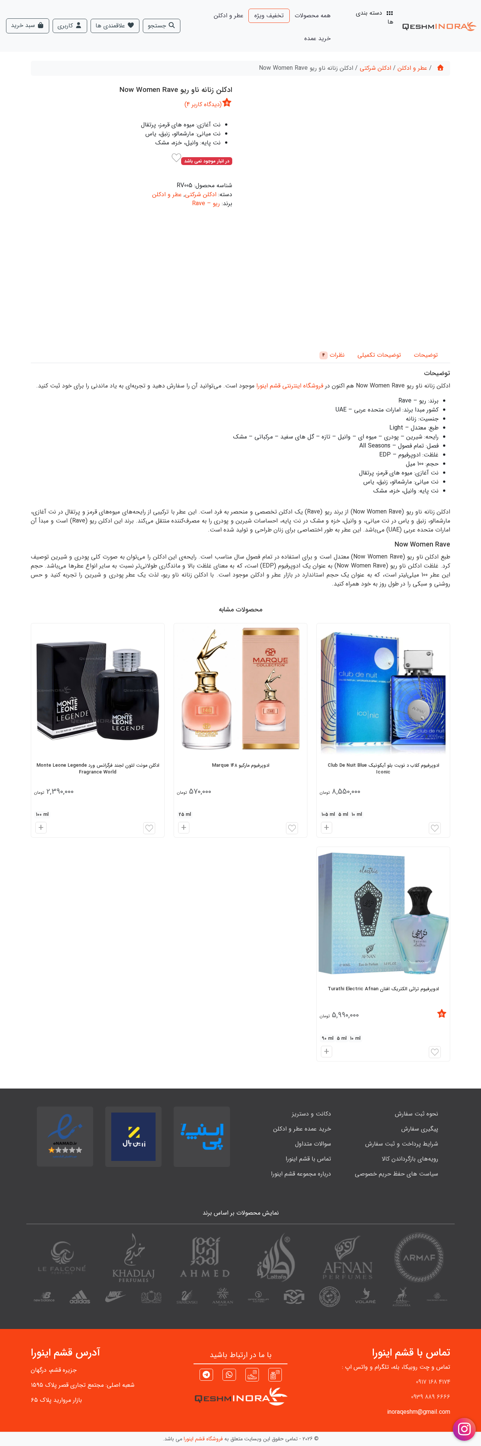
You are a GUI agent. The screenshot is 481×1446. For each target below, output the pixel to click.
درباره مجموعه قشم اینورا (301, 1174)
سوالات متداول (313, 1144)
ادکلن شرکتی (375, 68)
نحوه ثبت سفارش (416, 1114)
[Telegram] (206, 1375)
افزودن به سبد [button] (325, 828)
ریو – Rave (206, 203)
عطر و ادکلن (229, 15)
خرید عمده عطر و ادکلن (302, 1129)
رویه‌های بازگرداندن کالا (410, 1159)
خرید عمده (317, 38)
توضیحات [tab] (426, 355)
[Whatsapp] (229, 1375)
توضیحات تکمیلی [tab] (379, 355)
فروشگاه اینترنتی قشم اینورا (289, 385)
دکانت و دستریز (311, 1114)
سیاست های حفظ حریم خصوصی (396, 1174)
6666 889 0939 (430, 1397)
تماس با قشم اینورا (308, 1159)
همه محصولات (313, 15)
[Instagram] (275, 1374)
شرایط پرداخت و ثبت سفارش (401, 1144)
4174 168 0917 (433, 1382)
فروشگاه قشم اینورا (203, 1439)
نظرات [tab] (333, 355)
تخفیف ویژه (269, 15)
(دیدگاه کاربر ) (203, 104)
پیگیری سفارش (419, 1129)
